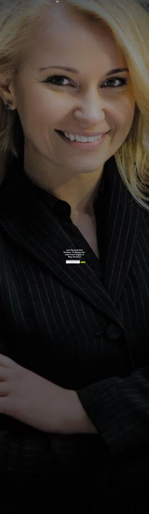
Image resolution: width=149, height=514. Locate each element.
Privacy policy (80, 265)
